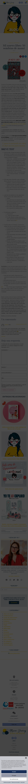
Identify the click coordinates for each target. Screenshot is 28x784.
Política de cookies (7, 782)
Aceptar (14, 771)
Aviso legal (22, 782)
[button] (26, 758)
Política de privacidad (15, 782)
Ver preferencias (14, 779)
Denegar (14, 775)
